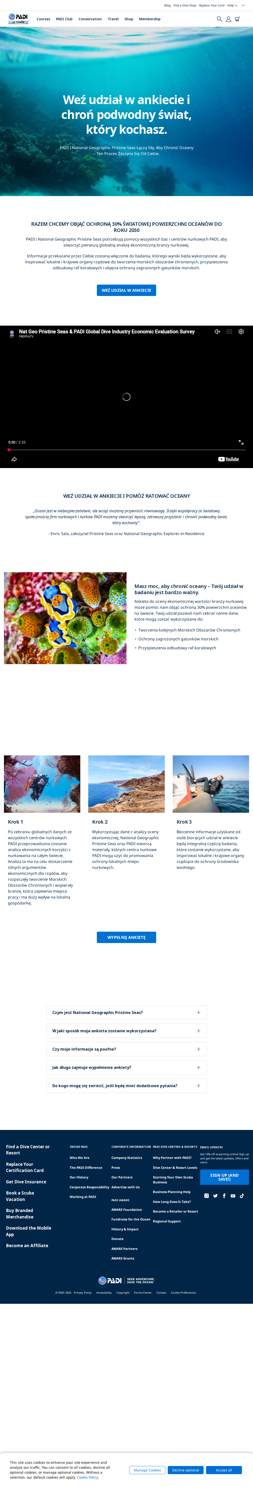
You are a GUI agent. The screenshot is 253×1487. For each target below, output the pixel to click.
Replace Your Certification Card (25, 1167)
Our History (79, 1177)
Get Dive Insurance (26, 1182)
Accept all (224, 1470)
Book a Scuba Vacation (20, 1196)
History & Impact (125, 1229)
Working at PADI (83, 1196)
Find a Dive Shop (184, 5)
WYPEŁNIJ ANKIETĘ (126, 937)
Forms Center (143, 1292)
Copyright (122, 1292)
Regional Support (167, 1221)
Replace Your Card (211, 5)
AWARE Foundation (126, 1209)
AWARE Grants (122, 1258)
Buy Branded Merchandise (19, 1214)
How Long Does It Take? (172, 1201)
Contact (161, 1292)
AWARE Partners (124, 1248)
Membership (150, 19)
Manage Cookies (147, 1470)
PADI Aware (120, 1200)
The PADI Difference (86, 1167)
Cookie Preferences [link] (183, 1292)
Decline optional (185, 1470)
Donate (117, 1239)
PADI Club (64, 19)
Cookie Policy (87, 1477)
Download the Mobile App (28, 1231)
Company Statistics (126, 1157)
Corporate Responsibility (89, 1187)
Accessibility (104, 1292)
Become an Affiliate (27, 1245)
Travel (113, 19)
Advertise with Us (125, 1187)
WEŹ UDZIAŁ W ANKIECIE (126, 290)
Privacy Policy (83, 1292)
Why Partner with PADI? (172, 1157)
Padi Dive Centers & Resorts (175, 1147)
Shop (129, 19)
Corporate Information (131, 1147)
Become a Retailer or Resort (175, 1211)
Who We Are (79, 1157)
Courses (43, 19)
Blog (167, 5)
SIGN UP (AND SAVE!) (224, 1177)
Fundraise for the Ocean (130, 1219)
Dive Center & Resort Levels (175, 1167)
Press (115, 1167)
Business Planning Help (171, 1192)
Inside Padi (79, 1147)
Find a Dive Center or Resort (28, 1150)
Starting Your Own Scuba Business (173, 1179)
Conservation (90, 19)
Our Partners (121, 1177)
